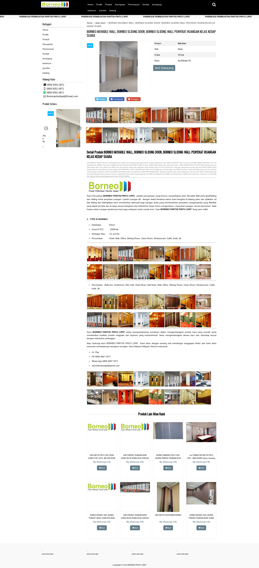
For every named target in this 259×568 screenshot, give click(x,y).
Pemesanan (134, 4)
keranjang (157, 4)
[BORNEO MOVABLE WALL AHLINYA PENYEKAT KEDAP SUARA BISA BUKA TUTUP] (102, 490)
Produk (108, 4)
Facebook (118, 99)
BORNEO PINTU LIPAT (137, 565)
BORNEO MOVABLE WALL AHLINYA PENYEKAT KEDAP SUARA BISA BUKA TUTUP (102, 518)
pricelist (102, 10)
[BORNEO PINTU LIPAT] (55, 7)
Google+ (134, 99)
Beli (103, 468)
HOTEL (97, 167)
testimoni (92, 10)
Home (90, 4)
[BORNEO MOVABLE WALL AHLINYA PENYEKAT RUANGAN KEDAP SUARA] (201, 504)
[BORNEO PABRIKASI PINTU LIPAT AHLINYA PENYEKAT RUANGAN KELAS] (168, 438)
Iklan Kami (100, 23)
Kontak (146, 4)
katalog (112, 10)
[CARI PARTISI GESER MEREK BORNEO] (168, 511)
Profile (99, 4)
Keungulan (120, 4)
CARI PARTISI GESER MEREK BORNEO (168, 515)
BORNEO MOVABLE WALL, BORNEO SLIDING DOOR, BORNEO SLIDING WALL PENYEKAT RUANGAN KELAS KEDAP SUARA (151, 33)
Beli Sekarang (164, 68)
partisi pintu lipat (47, 554)
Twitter (102, 99)
